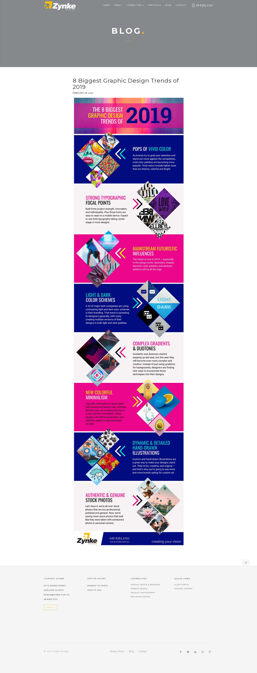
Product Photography (143, 593)
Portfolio (154, 5)
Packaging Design (140, 597)
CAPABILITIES (134, 5)
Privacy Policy (117, 651)
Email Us (50, 607)
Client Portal (181, 585)
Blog (168, 5)
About (118, 5)
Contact (181, 5)
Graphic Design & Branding (145, 585)
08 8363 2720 (204, 5)
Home (107, 5)
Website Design (139, 589)
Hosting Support (183, 589)
